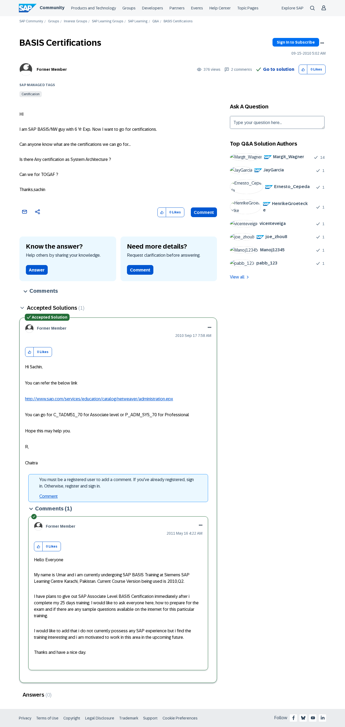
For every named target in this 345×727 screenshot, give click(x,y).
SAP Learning (137, 21)
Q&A (155, 21)
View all (237, 277)
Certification (31, 94)
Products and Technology (93, 8)
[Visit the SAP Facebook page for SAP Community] (293, 718)
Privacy (25, 718)
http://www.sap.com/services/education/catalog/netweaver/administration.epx (99, 399)
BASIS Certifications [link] (178, 21)
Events (197, 8)
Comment (204, 212)
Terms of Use (47, 718)
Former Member (52, 69)
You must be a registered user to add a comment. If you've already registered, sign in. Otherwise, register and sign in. (116, 482)
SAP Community (31, 21)
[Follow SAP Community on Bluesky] (303, 718)
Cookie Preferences (180, 718)
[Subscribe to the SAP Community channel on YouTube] (313, 718)
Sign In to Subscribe (296, 42)
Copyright (71, 718)
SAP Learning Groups (107, 21)
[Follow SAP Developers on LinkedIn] (322, 718)
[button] (303, 69)
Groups (129, 8)
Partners (177, 8)
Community (52, 7)
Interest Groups (75, 21)
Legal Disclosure (99, 718)
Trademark (128, 718)
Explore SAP (292, 8)
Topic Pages (247, 8)
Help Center (220, 8)
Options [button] (322, 43)
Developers (152, 8)
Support (150, 718)
